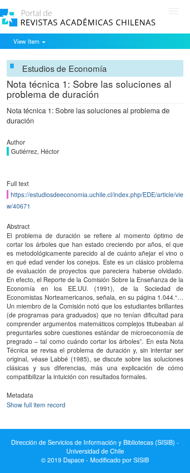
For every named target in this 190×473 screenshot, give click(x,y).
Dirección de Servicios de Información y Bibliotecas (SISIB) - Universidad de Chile (95, 446)
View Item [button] (27, 41)
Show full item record (36, 404)
